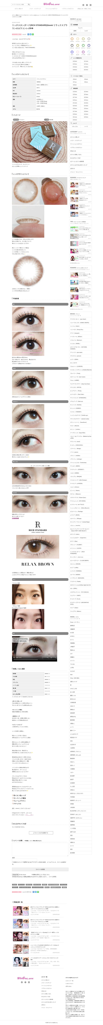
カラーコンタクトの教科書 (77, 161)
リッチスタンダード (25, 887)
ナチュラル (63, 884)
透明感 (64, 887)
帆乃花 (47, 887)
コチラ (73, 999)
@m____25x (29, 814)
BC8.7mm (29, 884)
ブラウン (15, 887)
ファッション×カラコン (51, 8)
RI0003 (44, 884)
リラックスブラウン (38, 887)
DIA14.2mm (37, 884)
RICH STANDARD (53, 884)
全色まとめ (73, 151)
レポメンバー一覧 (69, 980)
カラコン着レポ (19, 8)
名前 (13, 857)
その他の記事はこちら (75, 263)
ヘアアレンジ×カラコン (68, 8)
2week (14, 884)
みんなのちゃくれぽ (75, 158)
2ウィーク (21, 884)
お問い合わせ (68, 986)
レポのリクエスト (69, 983)
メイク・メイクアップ (35, 8)
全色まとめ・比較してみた (84, 8)
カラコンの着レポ (74, 137)
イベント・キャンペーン (76, 172)
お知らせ (72, 168)
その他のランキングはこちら (76, 309)
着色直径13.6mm (55, 887)
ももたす (24, 34)
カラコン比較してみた (76, 154)
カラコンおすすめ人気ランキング (78, 165)
